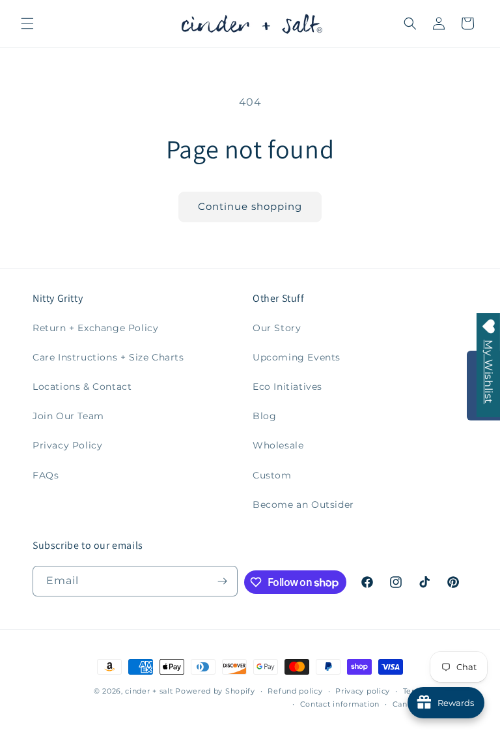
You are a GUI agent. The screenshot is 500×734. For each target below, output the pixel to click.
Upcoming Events (296, 357)
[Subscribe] (222, 581)
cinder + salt (149, 691)
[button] (27, 23)
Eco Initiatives (287, 386)
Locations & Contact (82, 386)
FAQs (46, 475)
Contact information (340, 704)
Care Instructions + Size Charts (108, 357)
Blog (264, 416)
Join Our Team (68, 416)
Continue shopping (250, 206)
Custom (272, 475)
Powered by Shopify (215, 691)
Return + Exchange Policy (95, 328)
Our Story (277, 328)
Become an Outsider (303, 504)
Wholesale (278, 445)
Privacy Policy (67, 445)
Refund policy (295, 691)
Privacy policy (362, 691)
